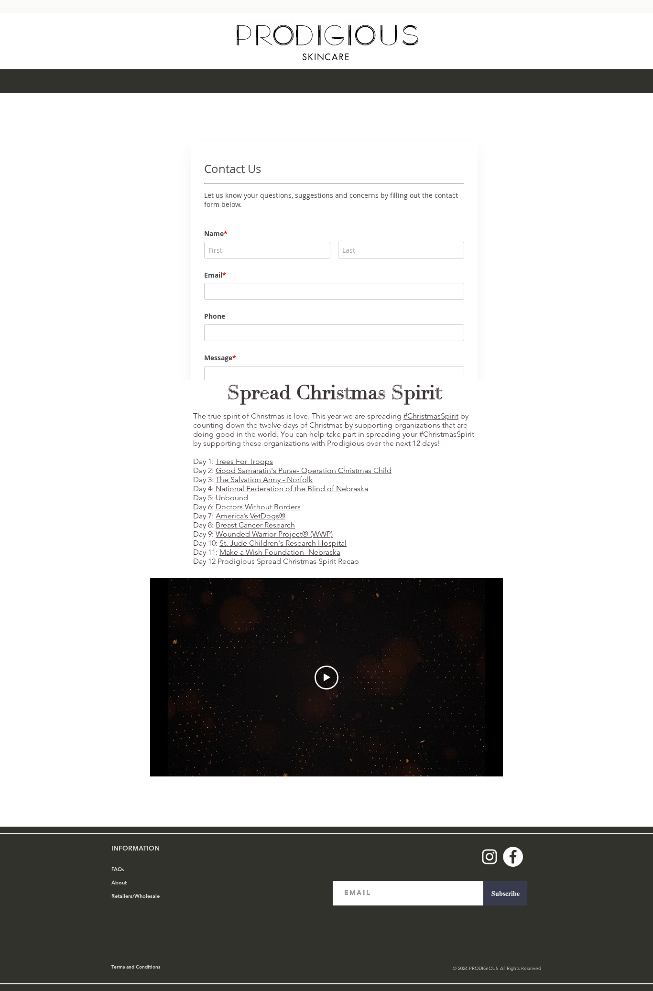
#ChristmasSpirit (430, 415)
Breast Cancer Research (255, 524)
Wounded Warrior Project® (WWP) (274, 534)
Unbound (232, 497)
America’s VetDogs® (250, 515)
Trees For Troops (244, 461)
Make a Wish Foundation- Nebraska (279, 552)
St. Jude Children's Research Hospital (283, 543)
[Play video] (326, 677)
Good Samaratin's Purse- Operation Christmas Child (304, 470)
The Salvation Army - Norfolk (264, 479)
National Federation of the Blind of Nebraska (292, 488)
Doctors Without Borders (258, 506)
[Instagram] (489, 857)
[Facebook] (513, 857)
